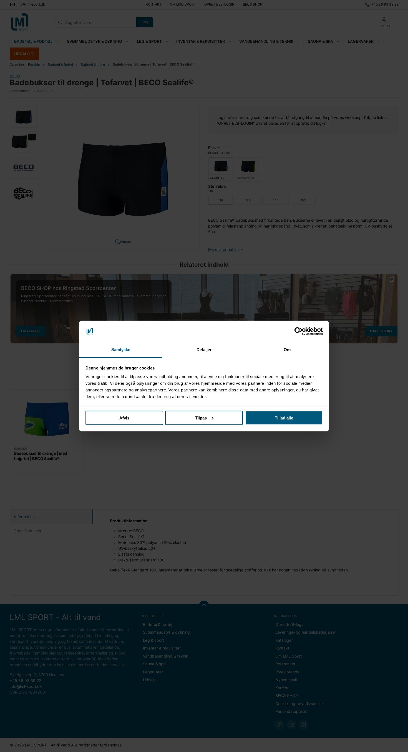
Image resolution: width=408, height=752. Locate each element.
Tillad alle (284, 417)
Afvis (124, 417)
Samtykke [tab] (120, 349)
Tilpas (201, 417)
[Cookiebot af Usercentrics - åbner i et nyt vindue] (298, 331)
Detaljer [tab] (204, 349)
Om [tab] (287, 349)
